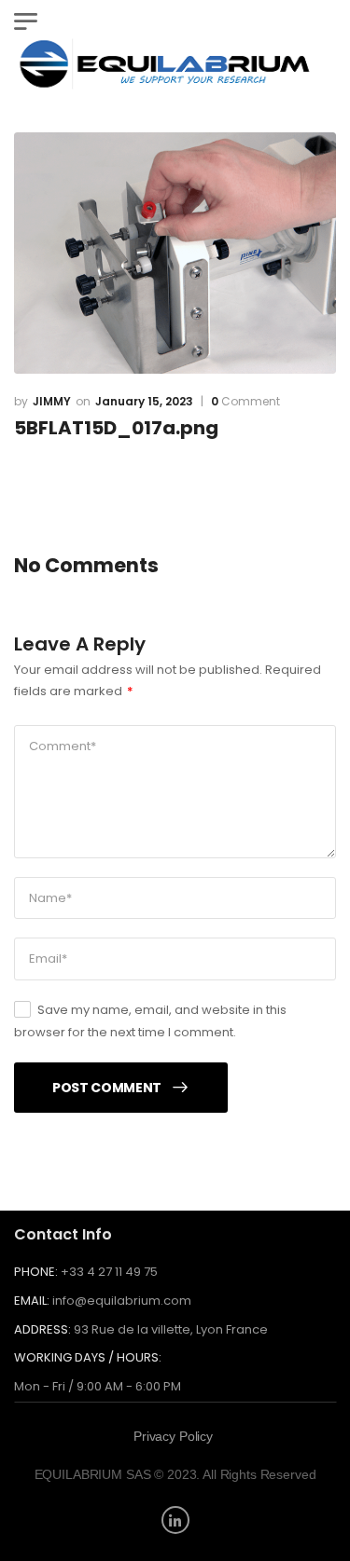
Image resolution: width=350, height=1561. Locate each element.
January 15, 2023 (144, 401)
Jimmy (52, 401)
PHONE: (36, 1271)
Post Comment (106, 1087)
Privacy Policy (173, 1436)
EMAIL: (31, 1300)
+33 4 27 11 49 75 (109, 1271)
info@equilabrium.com (121, 1300)
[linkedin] (175, 1520)
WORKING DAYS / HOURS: (87, 1357)
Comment (245, 401)
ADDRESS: (42, 1329)
